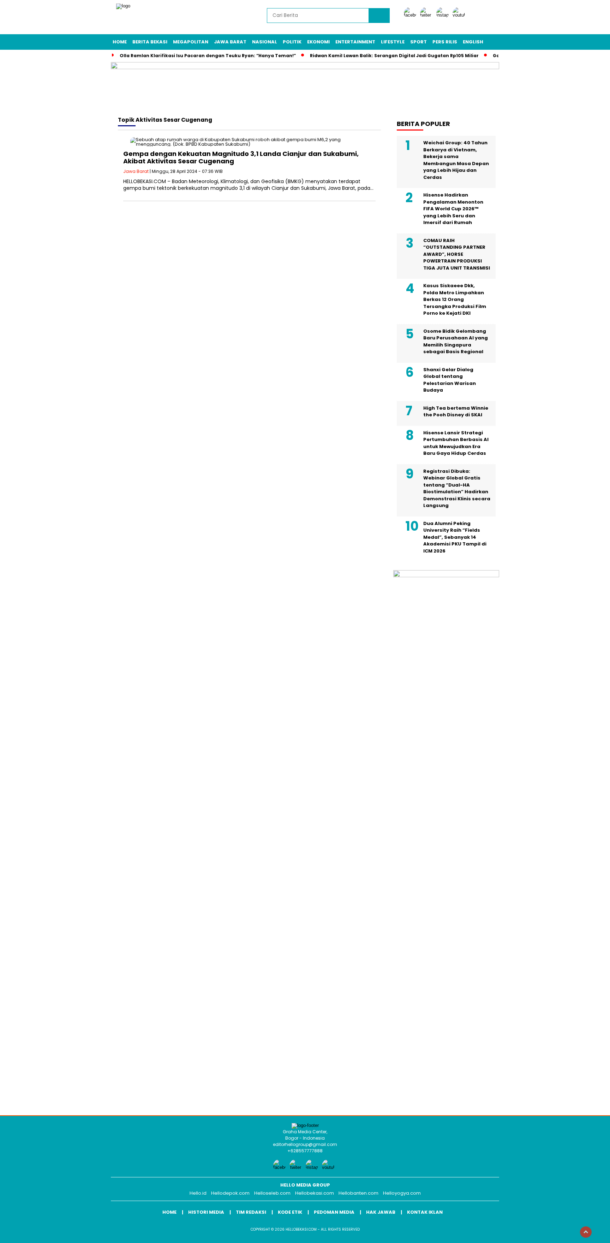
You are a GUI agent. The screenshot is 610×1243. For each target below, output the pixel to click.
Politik (292, 41)
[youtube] (460, 15)
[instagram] (443, 15)
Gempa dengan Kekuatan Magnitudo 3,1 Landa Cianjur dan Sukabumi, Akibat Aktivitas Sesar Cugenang (241, 157)
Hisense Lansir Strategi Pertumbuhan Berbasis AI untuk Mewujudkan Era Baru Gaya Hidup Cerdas (456, 443)
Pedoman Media (334, 1212)
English (473, 41)
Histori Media (206, 1212)
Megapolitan (190, 41)
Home (120, 41)
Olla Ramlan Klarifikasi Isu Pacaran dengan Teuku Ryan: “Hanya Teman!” (208, 56)
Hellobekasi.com (314, 1193)
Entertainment (355, 41)
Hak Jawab (380, 1212)
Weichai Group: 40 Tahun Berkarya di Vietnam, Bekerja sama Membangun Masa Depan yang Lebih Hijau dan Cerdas (456, 160)
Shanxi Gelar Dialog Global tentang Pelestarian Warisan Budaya (449, 380)
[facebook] (411, 15)
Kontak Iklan (425, 1212)
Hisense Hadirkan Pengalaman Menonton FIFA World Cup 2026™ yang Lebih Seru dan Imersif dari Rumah (453, 209)
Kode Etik (290, 1212)
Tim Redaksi (251, 1212)
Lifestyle (393, 41)
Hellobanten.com (358, 1193)
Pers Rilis (444, 41)
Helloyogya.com (402, 1193)
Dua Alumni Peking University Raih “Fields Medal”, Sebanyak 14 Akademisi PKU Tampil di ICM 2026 (454, 537)
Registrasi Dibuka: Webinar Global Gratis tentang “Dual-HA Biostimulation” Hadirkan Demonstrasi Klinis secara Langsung (456, 488)
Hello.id (198, 1193)
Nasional (264, 41)
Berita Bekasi (149, 41)
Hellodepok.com (230, 1193)
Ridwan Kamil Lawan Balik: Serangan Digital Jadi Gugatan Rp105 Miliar (394, 56)
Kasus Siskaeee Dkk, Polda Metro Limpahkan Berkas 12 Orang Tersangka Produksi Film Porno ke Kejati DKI (454, 299)
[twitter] (427, 15)
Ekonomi (318, 41)
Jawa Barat (230, 41)
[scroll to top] (585, 1232)
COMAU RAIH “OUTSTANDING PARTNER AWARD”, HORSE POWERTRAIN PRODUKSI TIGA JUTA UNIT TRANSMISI (456, 254)
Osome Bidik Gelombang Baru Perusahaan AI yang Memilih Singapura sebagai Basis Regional (455, 341)
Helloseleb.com (272, 1193)
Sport (418, 41)
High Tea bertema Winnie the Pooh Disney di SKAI (455, 411)
